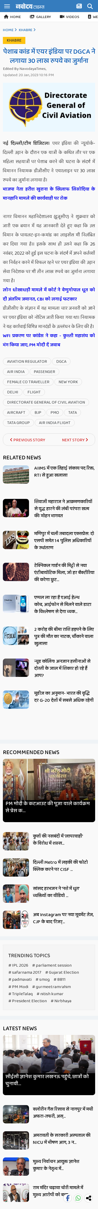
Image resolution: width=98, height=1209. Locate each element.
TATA (72, 412)
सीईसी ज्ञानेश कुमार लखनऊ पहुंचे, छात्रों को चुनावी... (47, 1080)
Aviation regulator (27, 361)
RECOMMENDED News (31, 752)
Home (15, 17)
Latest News (20, 1028)
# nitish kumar (50, 994)
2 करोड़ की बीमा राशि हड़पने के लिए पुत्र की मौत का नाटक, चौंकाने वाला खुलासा (64, 636)
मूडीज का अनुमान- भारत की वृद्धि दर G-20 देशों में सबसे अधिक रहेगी (64, 697)
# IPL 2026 (18, 965)
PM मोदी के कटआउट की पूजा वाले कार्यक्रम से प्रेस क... (47, 807)
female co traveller (28, 382)
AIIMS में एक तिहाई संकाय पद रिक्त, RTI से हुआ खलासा (64, 472)
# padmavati (20, 979)
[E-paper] (79, 7)
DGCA (61, 361)
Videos (72, 17)
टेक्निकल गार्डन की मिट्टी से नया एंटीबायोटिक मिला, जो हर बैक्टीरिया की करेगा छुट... (64, 572)
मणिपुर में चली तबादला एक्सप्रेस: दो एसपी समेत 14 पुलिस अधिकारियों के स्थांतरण (64, 540)
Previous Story (29, 440)
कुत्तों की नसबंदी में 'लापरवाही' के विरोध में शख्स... (58, 840)
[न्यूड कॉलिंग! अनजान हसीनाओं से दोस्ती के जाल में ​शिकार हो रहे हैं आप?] (16, 668)
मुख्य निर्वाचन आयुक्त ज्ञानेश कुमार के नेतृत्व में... (56, 1165)
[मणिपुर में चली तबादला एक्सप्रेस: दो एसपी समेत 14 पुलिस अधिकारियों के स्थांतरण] (16, 540)
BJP (37, 412)
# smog (43, 979)
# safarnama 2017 (24, 972)
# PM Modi (18, 986)
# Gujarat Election (62, 972)
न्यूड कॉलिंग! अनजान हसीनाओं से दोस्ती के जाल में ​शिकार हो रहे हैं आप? (62, 668)
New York (68, 382)
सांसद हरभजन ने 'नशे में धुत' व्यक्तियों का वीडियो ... (56, 892)
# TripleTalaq (20, 994)
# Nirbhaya (61, 1001)
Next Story (73, 440)
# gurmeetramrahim (51, 986)
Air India (16, 372)
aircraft (16, 412)
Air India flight (55, 423)
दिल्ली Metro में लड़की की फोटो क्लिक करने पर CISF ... (60, 866)
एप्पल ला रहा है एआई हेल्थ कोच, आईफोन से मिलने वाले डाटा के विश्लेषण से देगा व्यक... (62, 604)
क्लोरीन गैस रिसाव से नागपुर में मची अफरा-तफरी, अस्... (63, 1113)
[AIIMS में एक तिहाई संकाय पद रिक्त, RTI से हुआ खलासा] (16, 474)
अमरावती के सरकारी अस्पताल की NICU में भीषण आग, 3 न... (61, 1139)
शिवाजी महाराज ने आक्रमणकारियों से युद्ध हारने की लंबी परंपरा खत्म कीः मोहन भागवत (63, 509)
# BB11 (60, 979)
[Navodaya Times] (30, 6)
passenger (44, 372)
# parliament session (52, 965)
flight (34, 392)
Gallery (43, 17)
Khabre (25, 30)
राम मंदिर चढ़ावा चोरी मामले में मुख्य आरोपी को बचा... (58, 1191)
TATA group (18, 423)
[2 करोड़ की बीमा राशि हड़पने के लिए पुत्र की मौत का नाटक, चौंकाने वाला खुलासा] (16, 636)
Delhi (12, 392)
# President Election (27, 1001)
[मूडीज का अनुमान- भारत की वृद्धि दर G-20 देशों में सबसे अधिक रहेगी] (16, 699)
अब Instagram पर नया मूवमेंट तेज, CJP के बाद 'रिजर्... (63, 918)
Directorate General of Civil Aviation (46, 402)
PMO (54, 412)
